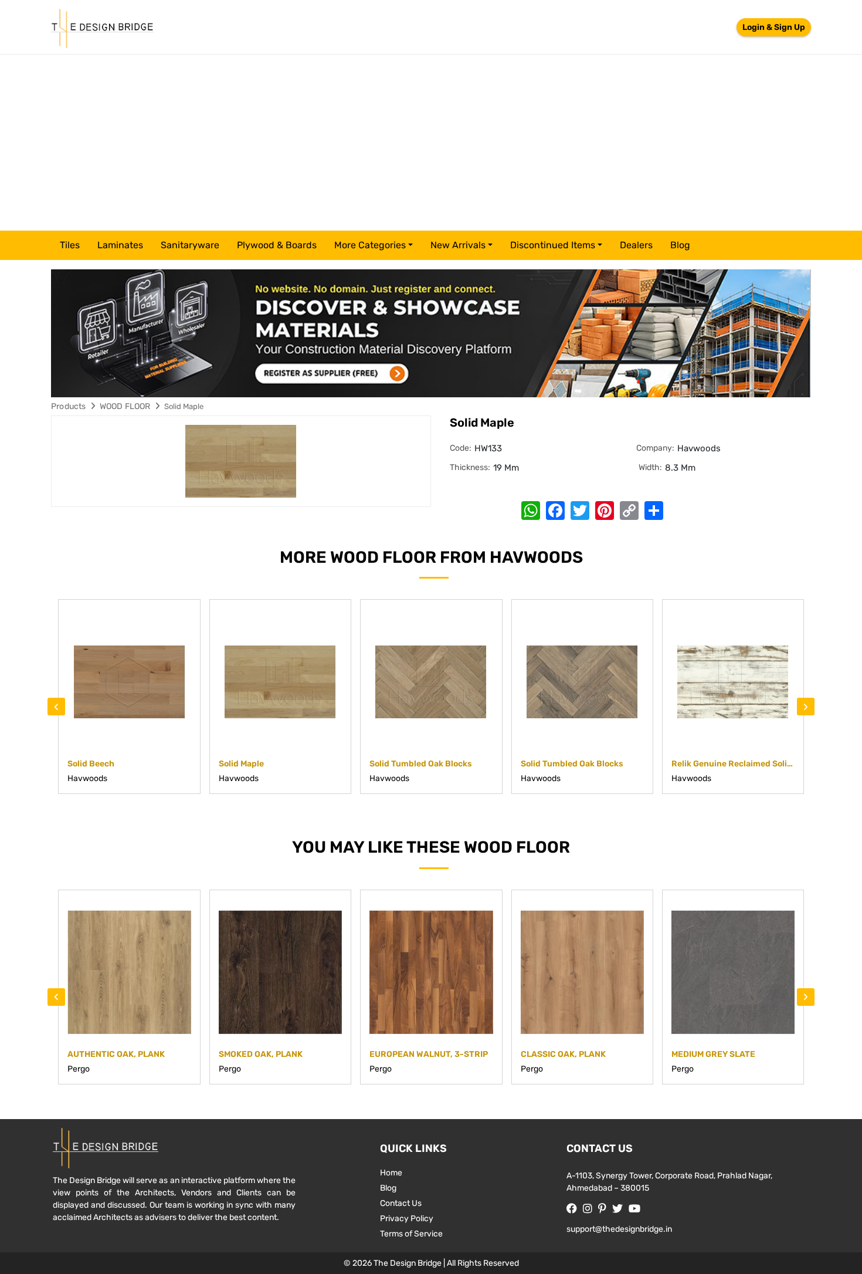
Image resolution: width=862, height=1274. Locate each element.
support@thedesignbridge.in (619, 1229)
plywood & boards (277, 245)
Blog (680, 245)
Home (391, 1173)
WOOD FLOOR (125, 406)
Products (68, 406)
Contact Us (401, 1203)
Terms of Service (411, 1234)
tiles (70, 245)
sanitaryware (190, 245)
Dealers (636, 245)
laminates (120, 245)
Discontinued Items (552, 245)
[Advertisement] (431, 142)
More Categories (370, 245)
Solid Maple (183, 406)
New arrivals (458, 245)
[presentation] (56, 706)
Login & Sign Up (773, 27)
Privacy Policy (406, 1219)
